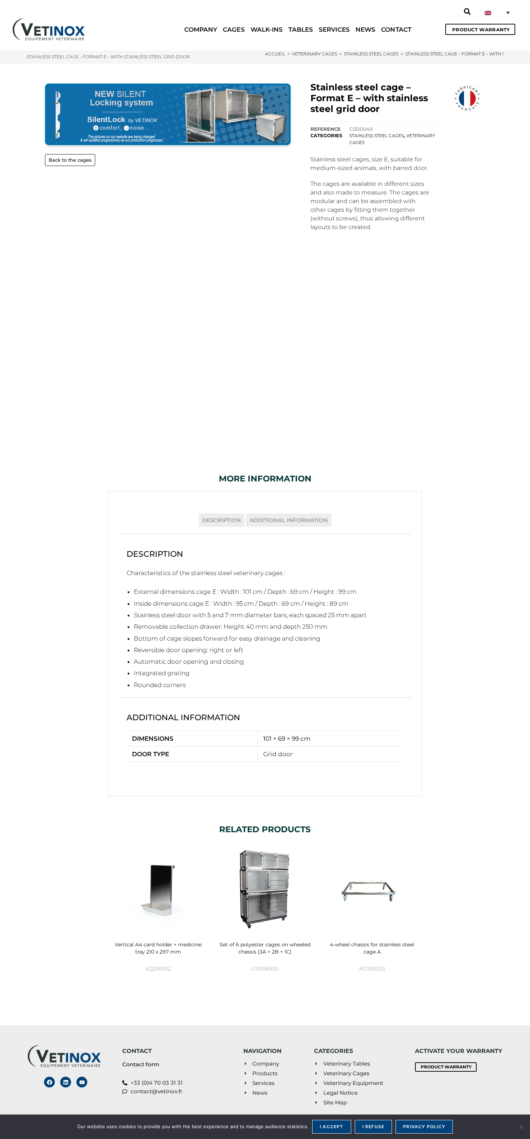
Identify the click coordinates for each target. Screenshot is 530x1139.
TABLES (300, 29)
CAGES (234, 29)
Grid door (278, 754)
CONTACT (396, 29)
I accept (332, 1126)
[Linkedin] (65, 1082)
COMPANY (200, 29)
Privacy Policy (424, 1126)
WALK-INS (267, 29)
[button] (467, 11)
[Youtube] (81, 1082)
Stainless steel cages (376, 135)
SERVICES (334, 29)
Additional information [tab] (288, 520)
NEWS (365, 29)
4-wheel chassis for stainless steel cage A (372, 948)
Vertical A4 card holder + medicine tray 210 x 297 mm (158, 948)
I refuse (373, 1126)
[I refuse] (521, 1126)
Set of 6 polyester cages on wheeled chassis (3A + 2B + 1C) (265, 948)
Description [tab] (221, 520)
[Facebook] (49, 1082)
